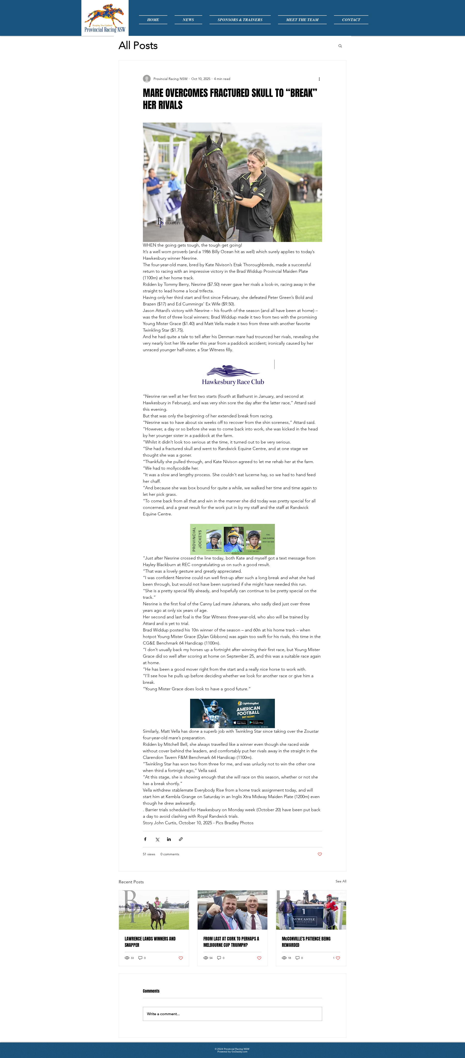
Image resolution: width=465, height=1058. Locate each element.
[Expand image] (232, 182)
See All (341, 881)
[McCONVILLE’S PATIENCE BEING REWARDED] (311, 910)
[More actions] (319, 79)
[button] (340, 45)
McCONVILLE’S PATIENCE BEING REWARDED (306, 942)
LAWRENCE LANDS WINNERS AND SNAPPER (150, 942)
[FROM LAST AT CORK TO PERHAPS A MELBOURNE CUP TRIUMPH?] (233, 910)
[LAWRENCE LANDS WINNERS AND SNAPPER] (154, 910)
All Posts (138, 45)
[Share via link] (180, 839)
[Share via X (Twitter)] (157, 839)
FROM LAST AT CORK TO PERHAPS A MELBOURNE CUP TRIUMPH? (231, 942)
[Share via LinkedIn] (169, 839)
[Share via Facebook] (145, 839)
